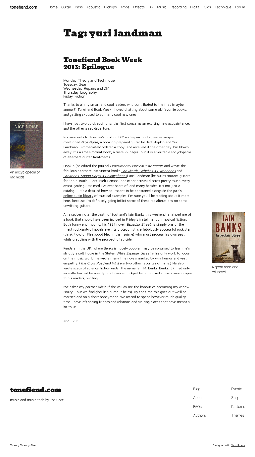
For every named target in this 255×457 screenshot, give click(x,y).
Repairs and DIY (96, 88)
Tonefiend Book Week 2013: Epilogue (102, 63)
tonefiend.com (23, 7)
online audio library (78, 196)
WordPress (238, 445)
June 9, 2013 (71, 321)
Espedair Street (139, 224)
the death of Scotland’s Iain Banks (118, 214)
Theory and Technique (96, 80)
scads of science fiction (91, 268)
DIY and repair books (134, 137)
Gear (82, 84)
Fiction (80, 96)
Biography (88, 92)
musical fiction (174, 219)
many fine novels (123, 258)
